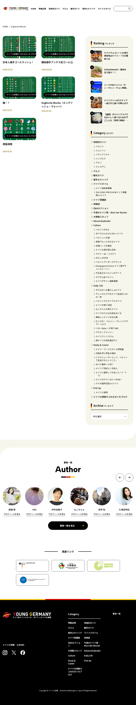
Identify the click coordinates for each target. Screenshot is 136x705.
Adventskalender (102, 221)
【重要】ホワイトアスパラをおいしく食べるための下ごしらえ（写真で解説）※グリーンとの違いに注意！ (116, 119)
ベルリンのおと (103, 229)
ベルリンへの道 (103, 237)
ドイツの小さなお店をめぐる (109, 313)
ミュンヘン (101, 150)
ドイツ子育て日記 (104, 305)
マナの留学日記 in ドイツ (107, 383)
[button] (120, 477)
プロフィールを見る (12, 514)
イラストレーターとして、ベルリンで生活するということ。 (112, 359)
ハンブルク (101, 158)
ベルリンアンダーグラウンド (109, 261)
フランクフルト (103, 154)
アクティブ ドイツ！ (105, 332)
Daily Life (98, 285)
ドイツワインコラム (105, 336)
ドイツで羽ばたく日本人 (107, 368)
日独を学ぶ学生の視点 (106, 353)
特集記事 (42, 8)
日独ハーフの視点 (104, 245)
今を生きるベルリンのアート (109, 272)
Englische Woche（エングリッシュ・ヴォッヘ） (57, 104)
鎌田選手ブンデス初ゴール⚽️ (57, 62)
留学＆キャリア (88, 8)
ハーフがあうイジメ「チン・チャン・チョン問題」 (116, 86)
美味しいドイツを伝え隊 (107, 317)
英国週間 (7, 144)
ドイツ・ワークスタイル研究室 (110, 349)
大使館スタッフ (100, 216)
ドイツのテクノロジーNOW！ (109, 379)
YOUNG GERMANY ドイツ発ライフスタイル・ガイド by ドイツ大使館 (27, 615)
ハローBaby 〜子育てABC (107, 328)
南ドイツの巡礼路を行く (107, 340)
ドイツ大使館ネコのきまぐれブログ (110, 396)
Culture (97, 225)
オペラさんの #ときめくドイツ (109, 233)
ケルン (99, 162)
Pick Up (97, 388)
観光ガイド (75, 8)
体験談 (96, 204)
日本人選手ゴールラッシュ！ (18, 62)
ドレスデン (101, 166)
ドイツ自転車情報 (104, 188)
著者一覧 (117, 613)
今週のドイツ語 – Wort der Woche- (110, 212)
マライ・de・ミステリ (106, 253)
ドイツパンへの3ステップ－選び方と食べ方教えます (116, 102)
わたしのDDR (102, 257)
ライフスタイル (104, 8)
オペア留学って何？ (105, 364)
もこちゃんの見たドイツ (107, 309)
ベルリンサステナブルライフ (109, 300)
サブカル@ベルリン (105, 277)
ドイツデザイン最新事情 (107, 281)
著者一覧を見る (67, 525)
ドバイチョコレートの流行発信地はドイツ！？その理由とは (116, 55)
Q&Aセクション (101, 208)
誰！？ (6, 102)
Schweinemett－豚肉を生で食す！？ (115, 71)
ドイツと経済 (102, 392)
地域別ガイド (54, 8)
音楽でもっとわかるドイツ (108, 241)
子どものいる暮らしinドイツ (108, 289)
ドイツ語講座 (99, 199)
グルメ (65, 8)
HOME (33, 8)
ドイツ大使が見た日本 (106, 249)
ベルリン (100, 146)
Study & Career (101, 344)
